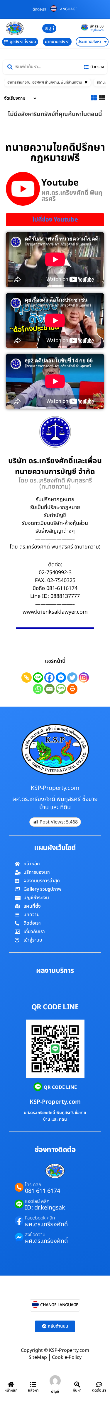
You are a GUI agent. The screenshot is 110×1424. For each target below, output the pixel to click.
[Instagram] (84, 677)
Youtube (60, 183)
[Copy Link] (26, 677)
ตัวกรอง (97, 67)
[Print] (72, 689)
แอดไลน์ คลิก (37, 1201)
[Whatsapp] (38, 689)
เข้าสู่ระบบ (97, 26)
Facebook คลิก (40, 1217)
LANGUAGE (67, 9)
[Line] (38, 677)
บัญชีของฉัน (97, 30)
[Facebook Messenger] (61, 677)
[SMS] (61, 689)
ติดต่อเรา (39, 9)
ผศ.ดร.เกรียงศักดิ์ (46, 1224)
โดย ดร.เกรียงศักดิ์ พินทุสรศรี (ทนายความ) (55, 483)
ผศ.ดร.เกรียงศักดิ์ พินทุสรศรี (71, 196)
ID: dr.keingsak (45, 1208)
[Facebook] (49, 677)
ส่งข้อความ (35, 1234)
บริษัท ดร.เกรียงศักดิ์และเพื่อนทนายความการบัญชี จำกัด (55, 466)
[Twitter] (72, 677)
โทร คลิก (33, 1184)
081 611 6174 (42, 1191)
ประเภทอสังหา (89, 42)
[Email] (49, 689)
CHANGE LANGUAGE (59, 1305)
